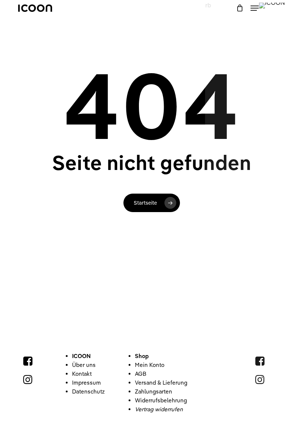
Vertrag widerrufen (159, 409)
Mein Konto (149, 364)
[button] (255, 8)
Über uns (84, 364)
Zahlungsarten (153, 391)
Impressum (86, 382)
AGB (140, 373)
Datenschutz (88, 391)
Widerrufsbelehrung (161, 400)
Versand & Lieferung (161, 382)
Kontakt (82, 373)
